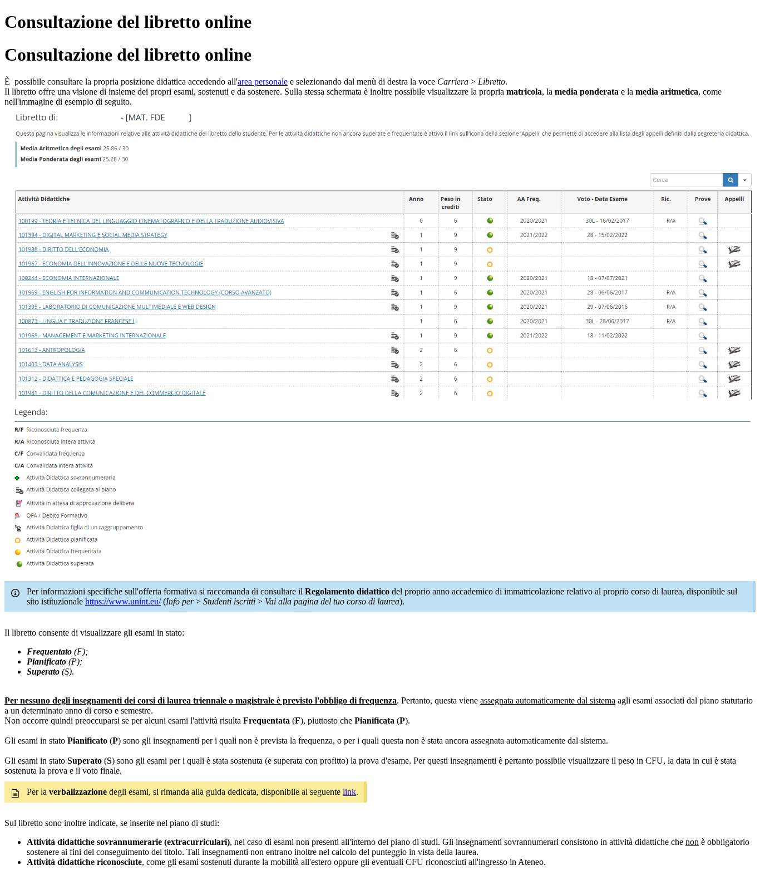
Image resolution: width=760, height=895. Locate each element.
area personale (263, 81)
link (349, 791)
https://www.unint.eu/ (123, 601)
